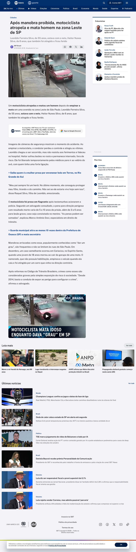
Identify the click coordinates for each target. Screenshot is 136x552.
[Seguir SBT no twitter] (114, 524)
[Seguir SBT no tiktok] (127, 524)
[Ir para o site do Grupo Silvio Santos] (17, 524)
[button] (18, 364)
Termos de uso (67, 528)
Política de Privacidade (57, 545)
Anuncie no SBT (67, 517)
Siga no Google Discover (72, 131)
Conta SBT (116, 3)
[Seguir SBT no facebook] (107, 524)
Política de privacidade (68, 522)
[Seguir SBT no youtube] (121, 524)
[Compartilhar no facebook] (70, 47)
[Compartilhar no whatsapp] (64, 47)
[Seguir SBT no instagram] (100, 524)
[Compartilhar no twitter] (76, 47)
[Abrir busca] (104, 3)
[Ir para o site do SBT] (33, 524)
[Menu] (127, 3)
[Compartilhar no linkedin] (81, 47)
